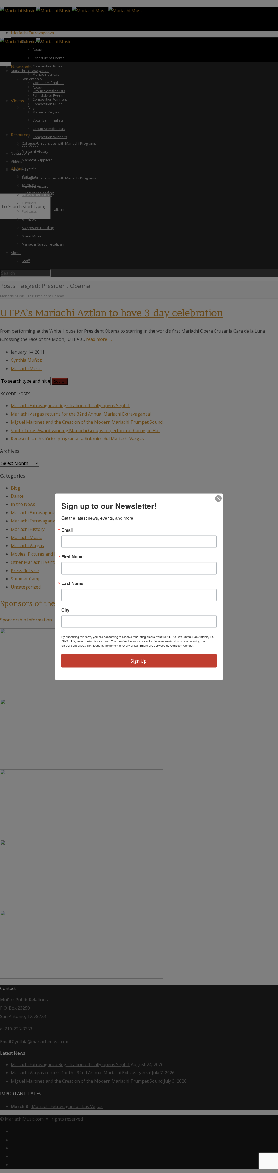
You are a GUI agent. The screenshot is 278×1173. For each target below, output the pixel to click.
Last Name (72, 583)
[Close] (218, 498)
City (65, 610)
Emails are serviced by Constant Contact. (166, 645)
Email (67, 530)
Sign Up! (139, 661)
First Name (72, 556)
